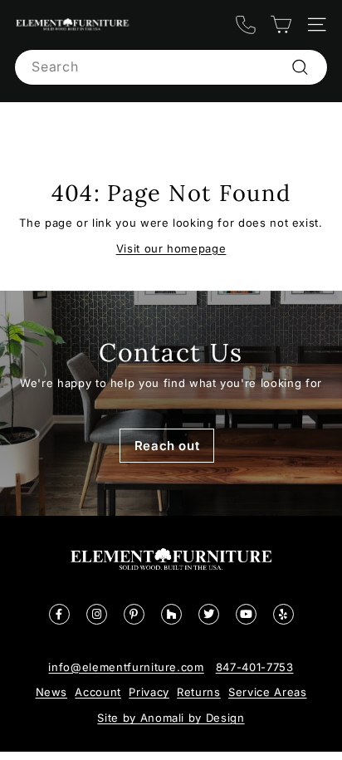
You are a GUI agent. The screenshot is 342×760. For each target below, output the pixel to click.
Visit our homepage (171, 248)
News (52, 692)
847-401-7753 (255, 667)
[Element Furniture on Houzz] (171, 614)
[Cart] (280, 24)
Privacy (149, 692)
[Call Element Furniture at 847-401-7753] (245, 24)
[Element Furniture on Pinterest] (134, 614)
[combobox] (171, 67)
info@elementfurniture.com (125, 667)
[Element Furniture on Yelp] (283, 614)
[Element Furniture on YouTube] (246, 614)
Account (98, 692)
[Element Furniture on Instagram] (96, 614)
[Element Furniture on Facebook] (59, 614)
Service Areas (267, 692)
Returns (199, 692)
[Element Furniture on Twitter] (208, 614)
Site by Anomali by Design (170, 717)
